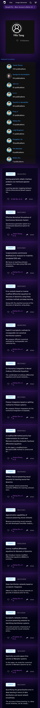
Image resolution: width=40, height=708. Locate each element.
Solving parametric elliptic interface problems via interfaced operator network (19, 182)
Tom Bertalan (17, 149)
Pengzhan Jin (17, 139)
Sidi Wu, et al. (17, 199)
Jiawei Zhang (17, 65)
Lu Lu (15, 93)
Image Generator (21, 2)
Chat (10, 2)
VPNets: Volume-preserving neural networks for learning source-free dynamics (18, 479)
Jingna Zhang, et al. (18, 458)
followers (24, 40)
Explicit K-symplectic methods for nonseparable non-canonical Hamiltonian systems (18, 333)
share (31, 199)
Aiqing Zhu (16, 121)
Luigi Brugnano (18, 130)
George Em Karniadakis (21, 74)
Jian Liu (15, 84)
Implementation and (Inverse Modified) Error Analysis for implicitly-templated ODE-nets (19, 255)
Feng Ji (15, 112)
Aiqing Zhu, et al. (18, 273)
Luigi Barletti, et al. (17, 671)
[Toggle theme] (30, 2)
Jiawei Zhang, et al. (17, 235)
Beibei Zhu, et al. (18, 350)
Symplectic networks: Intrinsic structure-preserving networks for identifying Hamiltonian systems (18, 620)
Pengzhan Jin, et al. (17, 638)
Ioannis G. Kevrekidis (20, 102)
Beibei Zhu (16, 158)
